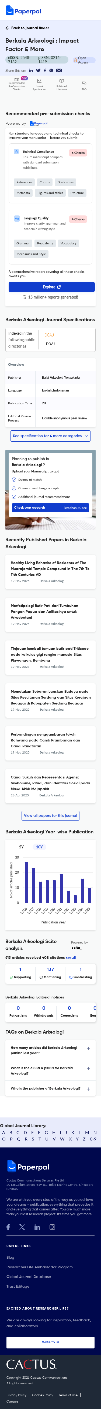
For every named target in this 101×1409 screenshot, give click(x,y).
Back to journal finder (30, 28)
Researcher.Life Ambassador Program (39, 1267)
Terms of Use (68, 1395)
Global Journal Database (28, 1277)
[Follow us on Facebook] (8, 1226)
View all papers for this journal (50, 816)
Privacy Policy (16, 1395)
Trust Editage (17, 1286)
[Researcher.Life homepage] (50, 1165)
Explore (49, 287)
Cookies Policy (42, 1395)
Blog (10, 1257)
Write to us (50, 1342)
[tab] (50, 1050)
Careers (12, 1401)
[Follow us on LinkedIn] (37, 1226)
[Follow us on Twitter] (22, 1226)
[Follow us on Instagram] (52, 1226)
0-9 (93, 1138)
